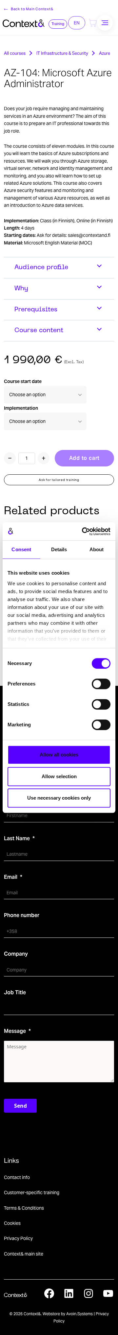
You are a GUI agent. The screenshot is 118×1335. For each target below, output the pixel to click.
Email (10, 877)
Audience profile (41, 267)
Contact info (17, 1177)
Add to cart (84, 458)
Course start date (23, 381)
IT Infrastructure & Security (62, 53)
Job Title (15, 992)
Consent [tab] (21, 549)
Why (21, 289)
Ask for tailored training (59, 480)
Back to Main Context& (32, 9)
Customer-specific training (31, 1192)
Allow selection (59, 776)
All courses (15, 53)
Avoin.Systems (79, 1313)
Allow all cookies (59, 754)
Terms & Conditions (24, 1208)
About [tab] (96, 549)
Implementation (21, 408)
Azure (104, 53)
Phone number (21, 915)
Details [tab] (59, 549)
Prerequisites (35, 310)
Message (15, 1031)
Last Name (17, 838)
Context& (32, 1313)
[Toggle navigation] (105, 23)
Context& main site (23, 1254)
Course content (38, 331)
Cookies (12, 1223)
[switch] (101, 684)
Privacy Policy (18, 1238)
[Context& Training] (24, 23)
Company (16, 953)
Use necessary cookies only (59, 798)
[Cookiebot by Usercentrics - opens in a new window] (83, 531)
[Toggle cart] (92, 22)
